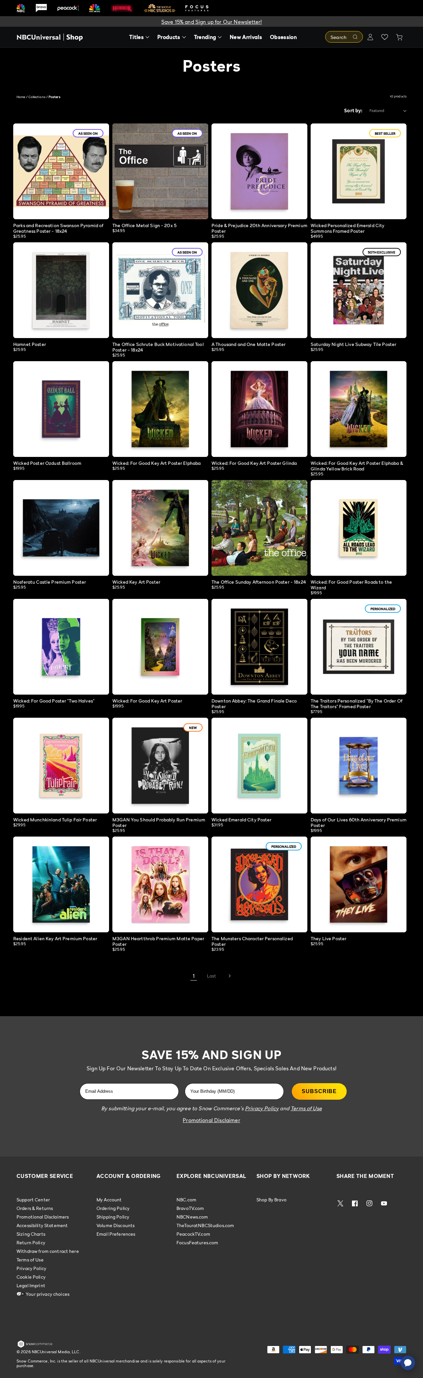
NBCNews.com (192, 1217)
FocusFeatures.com (197, 1242)
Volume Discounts (115, 1225)
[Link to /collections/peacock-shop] (68, 8)
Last (211, 976)
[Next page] (229, 976)
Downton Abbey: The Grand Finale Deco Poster (254, 703)
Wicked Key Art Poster (136, 582)
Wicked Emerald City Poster (242, 819)
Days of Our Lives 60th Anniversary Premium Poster (358, 822)
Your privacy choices (47, 1294)
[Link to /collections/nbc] (21, 8)
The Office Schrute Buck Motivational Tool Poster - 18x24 (158, 347)
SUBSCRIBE (319, 1091)
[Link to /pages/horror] (122, 8)
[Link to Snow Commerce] (35, 1346)
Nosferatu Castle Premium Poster (49, 582)
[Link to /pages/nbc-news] (95, 8)
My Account (109, 1199)
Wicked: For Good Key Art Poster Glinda (254, 463)
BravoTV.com (190, 1208)
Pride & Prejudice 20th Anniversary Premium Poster (259, 228)
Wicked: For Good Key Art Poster (147, 701)
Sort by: (353, 110)
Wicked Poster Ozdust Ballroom (47, 463)
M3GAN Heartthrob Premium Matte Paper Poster (158, 941)
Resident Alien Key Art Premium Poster (55, 938)
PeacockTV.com (193, 1234)
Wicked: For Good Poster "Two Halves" (54, 701)
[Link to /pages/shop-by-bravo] (41, 8)
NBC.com (186, 1199)
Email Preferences (115, 1234)
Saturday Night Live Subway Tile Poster (353, 344)
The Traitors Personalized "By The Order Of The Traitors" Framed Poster (357, 703)
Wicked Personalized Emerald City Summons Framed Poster (347, 228)
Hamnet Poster (29, 344)
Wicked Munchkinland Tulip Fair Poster (55, 819)
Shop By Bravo (271, 1199)
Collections (37, 97)
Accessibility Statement (42, 1225)
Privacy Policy (31, 1268)
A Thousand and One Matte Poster (249, 344)
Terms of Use (30, 1259)
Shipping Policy (112, 1217)
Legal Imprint (31, 1285)
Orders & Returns (35, 1208)
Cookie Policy (31, 1277)
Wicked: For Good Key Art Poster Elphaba (156, 463)
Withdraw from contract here (48, 1251)
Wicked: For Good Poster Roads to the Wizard (351, 584)
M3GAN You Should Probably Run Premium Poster (158, 822)
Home (21, 97)
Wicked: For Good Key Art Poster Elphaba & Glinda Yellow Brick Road (357, 465)
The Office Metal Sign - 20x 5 (144, 225)
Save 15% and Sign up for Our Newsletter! (211, 21)
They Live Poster (328, 938)
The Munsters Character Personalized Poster (252, 941)
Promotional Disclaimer (211, 1120)
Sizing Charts (31, 1234)
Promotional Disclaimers (43, 1217)
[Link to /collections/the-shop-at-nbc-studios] (159, 8)
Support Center (33, 1199)
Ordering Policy (113, 1208)
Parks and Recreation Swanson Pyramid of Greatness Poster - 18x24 (58, 228)
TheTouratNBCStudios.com (205, 1225)
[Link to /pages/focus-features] (197, 8)
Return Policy (31, 1242)
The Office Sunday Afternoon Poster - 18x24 (259, 582)
